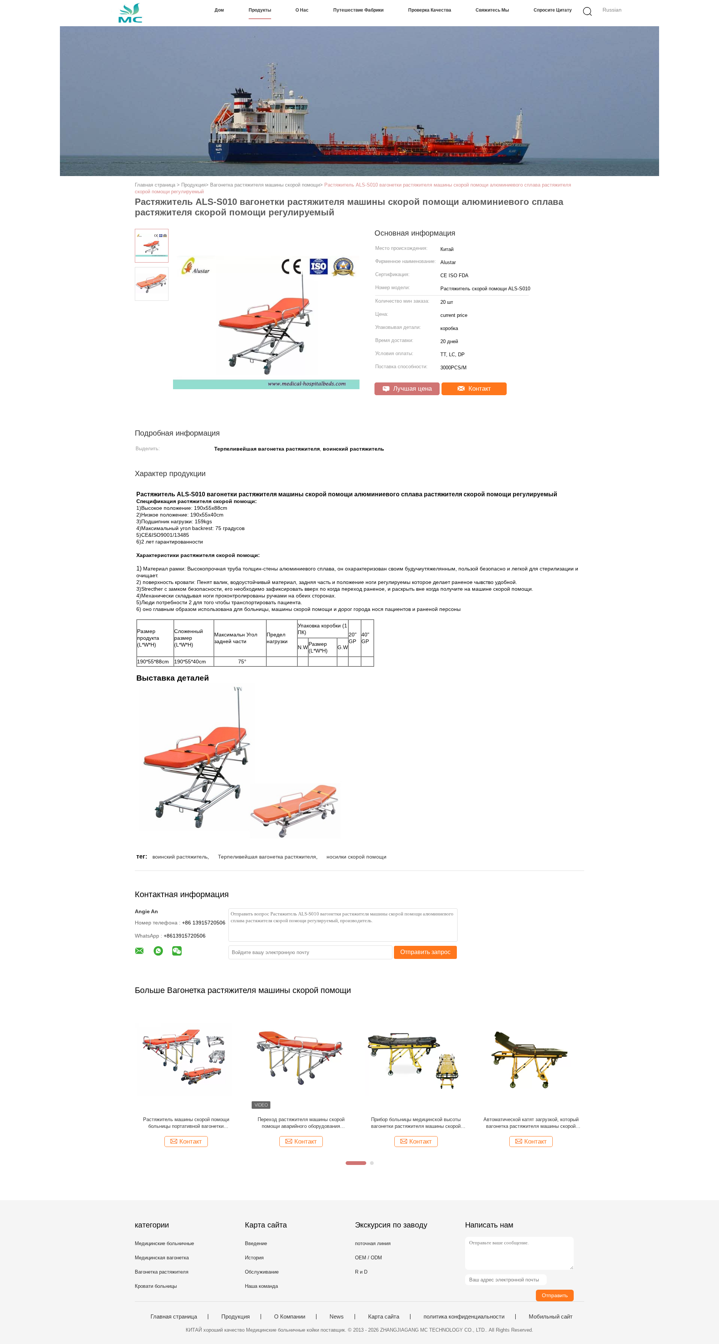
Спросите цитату (553, 10)
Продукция (235, 1316)
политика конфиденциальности (464, 1316)
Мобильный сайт (551, 1316)
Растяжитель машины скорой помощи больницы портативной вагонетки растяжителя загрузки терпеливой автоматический (186, 1123)
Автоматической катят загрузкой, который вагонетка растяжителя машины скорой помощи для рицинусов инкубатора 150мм (531, 1123)
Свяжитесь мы (492, 10)
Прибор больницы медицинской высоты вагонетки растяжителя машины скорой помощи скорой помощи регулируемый (416, 1123)
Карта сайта (383, 1316)
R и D (361, 1272)
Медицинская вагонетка (162, 1257)
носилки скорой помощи (356, 857)
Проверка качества (429, 10)
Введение (256, 1243)
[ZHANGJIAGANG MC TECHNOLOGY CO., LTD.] (133, 13)
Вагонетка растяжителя (161, 1272)
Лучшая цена (411, 388)
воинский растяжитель (179, 857)
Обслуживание (262, 1272)
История (254, 1257)
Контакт (479, 388)
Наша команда (261, 1286)
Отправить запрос (425, 952)
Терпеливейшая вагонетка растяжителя (267, 857)
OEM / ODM (368, 1257)
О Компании (289, 1316)
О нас (302, 10)
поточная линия (373, 1243)
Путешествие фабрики (358, 10)
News (337, 1316)
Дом (219, 10)
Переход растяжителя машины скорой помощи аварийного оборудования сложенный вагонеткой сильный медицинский (301, 1123)
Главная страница (174, 1316)
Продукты (260, 10)
